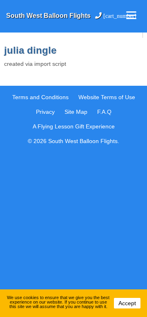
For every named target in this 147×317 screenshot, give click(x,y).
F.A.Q (104, 112)
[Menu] (131, 15)
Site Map (76, 112)
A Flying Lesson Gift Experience (74, 126)
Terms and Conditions (40, 97)
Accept (127, 303)
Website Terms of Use (106, 97)
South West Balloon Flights (49, 15)
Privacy (45, 112)
